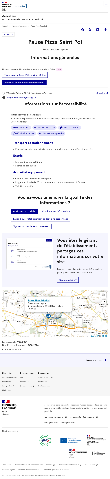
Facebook (82, 29)
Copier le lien (105, 29)
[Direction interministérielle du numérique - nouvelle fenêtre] (88, 453)
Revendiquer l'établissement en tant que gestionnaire (40, 218)
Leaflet (93, 336)
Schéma (23, 381)
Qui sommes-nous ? (45, 377)
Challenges (6, 390)
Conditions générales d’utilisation (56, 469)
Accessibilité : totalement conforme (29, 465)
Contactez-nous (44, 386)
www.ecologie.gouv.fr (54, 417)
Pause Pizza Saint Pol (39, 300)
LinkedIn (105, 360)
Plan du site (7, 465)
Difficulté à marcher (46, 127)
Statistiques (42, 381)
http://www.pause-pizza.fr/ (20, 97)
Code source (90, 465)
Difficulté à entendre (24, 133)
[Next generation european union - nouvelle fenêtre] (71, 440)
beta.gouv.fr (50, 422)
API (21, 377)
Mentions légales (8, 469)
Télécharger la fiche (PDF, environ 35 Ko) (24, 75)
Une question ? (8, 386)
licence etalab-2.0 (56, 475)
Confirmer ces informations (56, 211)
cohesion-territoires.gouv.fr (82, 417)
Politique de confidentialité (28, 469)
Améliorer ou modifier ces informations (24, 82)
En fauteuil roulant (70, 127)
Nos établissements (19, 26)
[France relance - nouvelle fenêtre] (45, 440)
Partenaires (6, 381)
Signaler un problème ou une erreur (31, 226)
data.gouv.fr (67, 422)
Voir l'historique (12, 349)
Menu (106, 3)
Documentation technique (68, 465)
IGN (103, 336)
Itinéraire (100, 93)
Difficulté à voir (22, 127)
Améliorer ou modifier (24, 211)
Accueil (5, 26)
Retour (10, 34)
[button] (70, 298)
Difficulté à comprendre (53, 133)
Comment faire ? (67, 280)
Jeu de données (26, 386)
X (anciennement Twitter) (90, 29)
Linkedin (97, 29)
